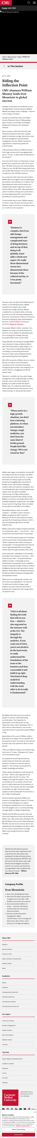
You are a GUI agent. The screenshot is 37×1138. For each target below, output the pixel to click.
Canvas (4, 1073)
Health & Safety (6, 963)
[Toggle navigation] (4, 66)
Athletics (4, 944)
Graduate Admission (8, 997)
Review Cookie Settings (18, 1129)
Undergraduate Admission (10, 992)
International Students (9, 1001)
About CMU (6, 938)
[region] (18, 1124)
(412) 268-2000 (25, 1096)
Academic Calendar (8, 1063)
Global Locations (7, 1030)
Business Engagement (9, 1025)
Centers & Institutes (8, 1021)
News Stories (12, 57)
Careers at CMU (7, 954)
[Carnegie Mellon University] (6, 2)
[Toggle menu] (34, 2)
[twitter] (12, 1109)
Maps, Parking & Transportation (11, 959)
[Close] (35, 1112)
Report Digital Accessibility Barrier (12, 1059)
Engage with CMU (9, 8)
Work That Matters (7, 1035)
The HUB (4, 1078)
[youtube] (20, 1109)
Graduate (5, 987)
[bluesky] (25, 1109)
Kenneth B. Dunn (16, 319)
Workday (4, 1082)
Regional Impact (7, 1040)
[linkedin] (16, 1109)
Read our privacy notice (23, 1126)
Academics (6, 976)
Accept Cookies (18, 1134)
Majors (4, 982)
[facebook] (3, 1109)
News (19, 57)
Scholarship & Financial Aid (10, 1006)
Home (4, 57)
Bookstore (5, 1068)
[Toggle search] (29, 2)
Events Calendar (7, 949)
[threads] (29, 1109)
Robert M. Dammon (16, 324)
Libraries (5, 1044)
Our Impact (6, 1014)
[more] (33, 1109)
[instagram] (8, 1109)
